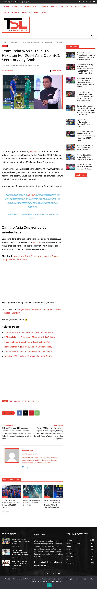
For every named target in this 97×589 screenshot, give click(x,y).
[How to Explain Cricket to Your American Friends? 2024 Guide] (32, 491)
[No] (94, 582)
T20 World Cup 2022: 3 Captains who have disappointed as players (85, 157)
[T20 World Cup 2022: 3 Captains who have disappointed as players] (70, 157)
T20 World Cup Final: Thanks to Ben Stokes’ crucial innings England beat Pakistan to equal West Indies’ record (85, 96)
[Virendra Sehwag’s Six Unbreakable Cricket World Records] (6, 541)
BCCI (24, 401)
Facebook (36, 309)
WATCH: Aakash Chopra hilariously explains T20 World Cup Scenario (85, 148)
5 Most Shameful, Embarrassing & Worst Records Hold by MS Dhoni (21, 553)
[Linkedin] (53, 573)
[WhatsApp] (37, 413)
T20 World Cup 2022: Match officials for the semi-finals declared (84, 167)
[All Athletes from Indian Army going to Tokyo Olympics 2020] (6, 563)
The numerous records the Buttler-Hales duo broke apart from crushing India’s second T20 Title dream (86, 136)
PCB (38, 401)
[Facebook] (79, 1)
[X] (86, 1)
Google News (23, 309)
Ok (49, 585)
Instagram (47, 309)
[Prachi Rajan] (12, 458)
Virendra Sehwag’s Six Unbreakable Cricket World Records (21, 541)
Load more (80, 175)
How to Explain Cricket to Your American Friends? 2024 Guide (31, 503)
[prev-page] (3, 513)
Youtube (6, 313)
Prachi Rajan (56, 71)
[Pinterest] (31, 413)
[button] (92, 35)
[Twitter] (47, 573)
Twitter (57, 309)
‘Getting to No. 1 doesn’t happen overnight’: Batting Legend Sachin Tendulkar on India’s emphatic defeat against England (86, 110)
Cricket (10, 42)
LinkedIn (16, 313)
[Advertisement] (32, 131)
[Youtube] (93, 1)
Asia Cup (31, 195)
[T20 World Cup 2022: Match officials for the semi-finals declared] (70, 167)
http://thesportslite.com (30, 454)
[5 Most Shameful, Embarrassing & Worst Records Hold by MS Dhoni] (6, 552)
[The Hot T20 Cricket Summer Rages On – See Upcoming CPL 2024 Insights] (11, 491)
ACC (10, 401)
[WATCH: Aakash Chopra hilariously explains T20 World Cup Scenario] (70, 147)
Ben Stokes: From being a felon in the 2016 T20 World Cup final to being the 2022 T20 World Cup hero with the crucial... (85, 69)
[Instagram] (83, 1)
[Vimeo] (90, 1)
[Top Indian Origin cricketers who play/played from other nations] (70, 122)
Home (4, 42)
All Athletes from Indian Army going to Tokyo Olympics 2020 (20, 563)
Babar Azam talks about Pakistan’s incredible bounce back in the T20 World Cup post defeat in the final (85, 83)
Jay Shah (34, 151)
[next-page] (7, 513)
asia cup (17, 401)
